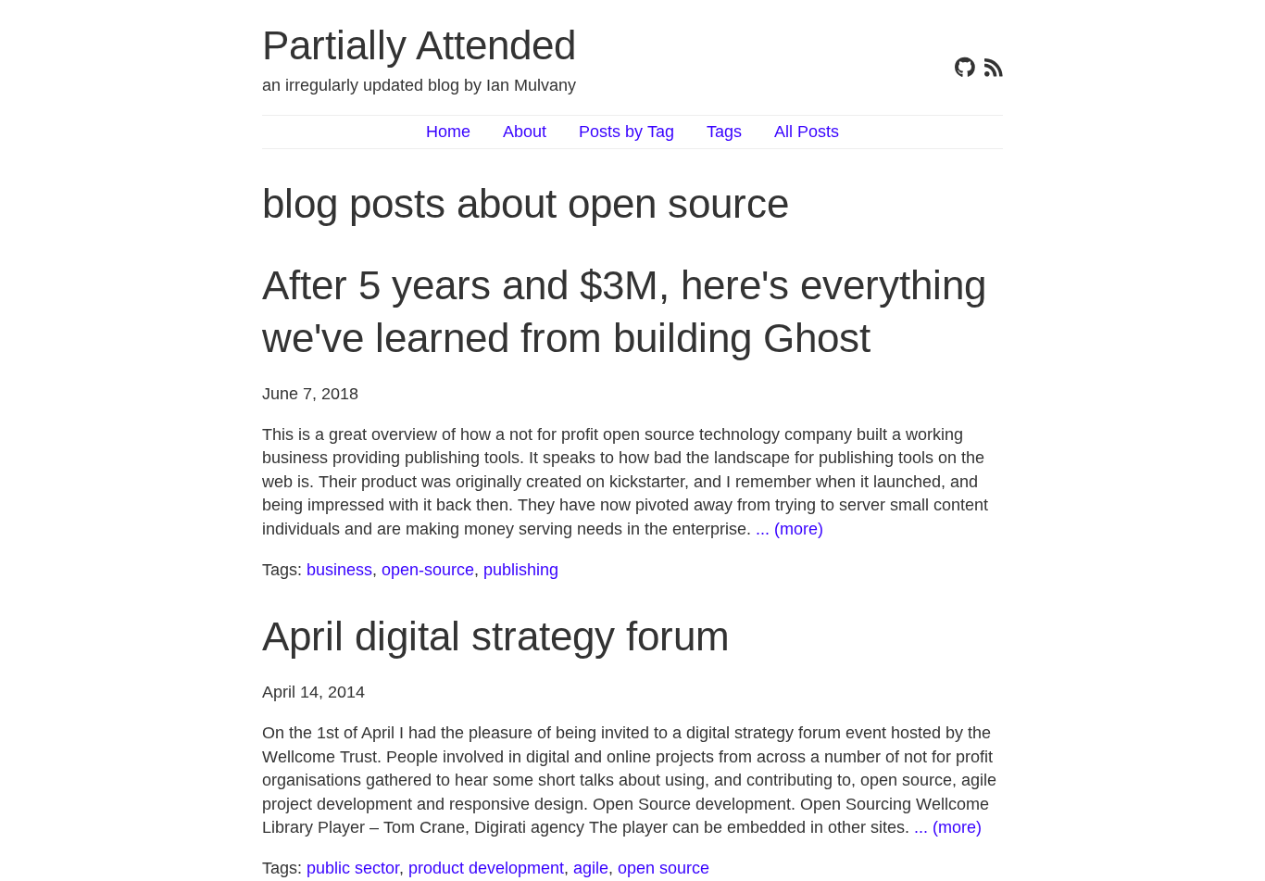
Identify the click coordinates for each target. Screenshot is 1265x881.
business (339, 569)
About (524, 131)
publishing (520, 569)
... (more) (789, 529)
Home (448, 131)
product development (486, 868)
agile (590, 868)
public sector (353, 868)
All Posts (806, 131)
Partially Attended (419, 45)
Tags (724, 131)
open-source (428, 569)
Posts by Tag (626, 131)
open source (663, 868)
